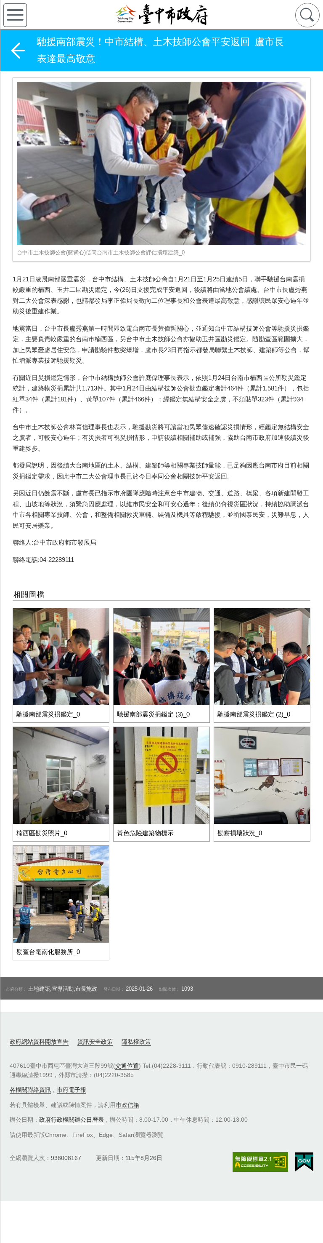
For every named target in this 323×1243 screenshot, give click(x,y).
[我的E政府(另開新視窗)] (304, 1162)
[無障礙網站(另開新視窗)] (260, 1162)
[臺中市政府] (161, 14)
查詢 (307, 15)
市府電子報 (71, 1089)
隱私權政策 (136, 1041)
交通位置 (127, 1065)
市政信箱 (127, 1104)
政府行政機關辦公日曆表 (71, 1119)
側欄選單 (15, 15)
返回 (17, 50)
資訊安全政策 (95, 1041)
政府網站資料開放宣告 (39, 1041)
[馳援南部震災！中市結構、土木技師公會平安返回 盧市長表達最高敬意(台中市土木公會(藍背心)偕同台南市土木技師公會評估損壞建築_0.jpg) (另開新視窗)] (161, 163)
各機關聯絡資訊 (30, 1089)
